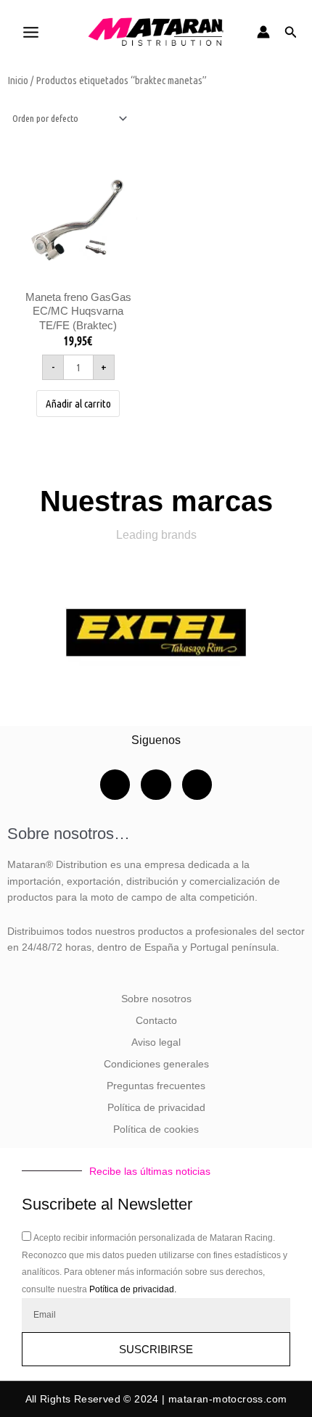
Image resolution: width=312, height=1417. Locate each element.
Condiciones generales (156, 1064)
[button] (290, 32)
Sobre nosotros (156, 998)
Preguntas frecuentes (156, 1086)
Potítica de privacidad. (132, 1289)
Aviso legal (156, 1042)
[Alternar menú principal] (30, 32)
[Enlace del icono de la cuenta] (263, 31)
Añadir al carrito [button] (78, 403)
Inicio (17, 80)
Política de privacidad (156, 1107)
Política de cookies (156, 1129)
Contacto (156, 1020)
